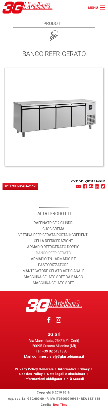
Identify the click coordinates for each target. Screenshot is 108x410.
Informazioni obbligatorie (45, 379)
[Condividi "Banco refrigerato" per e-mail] (78, 186)
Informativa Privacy (74, 369)
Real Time (60, 404)
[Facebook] (48, 321)
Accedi (78, 379)
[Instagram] (58, 321)
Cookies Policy (31, 374)
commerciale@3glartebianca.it (58, 356)
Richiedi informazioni (20, 186)
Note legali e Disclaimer (66, 374)
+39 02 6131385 (55, 351)
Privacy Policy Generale (34, 369)
